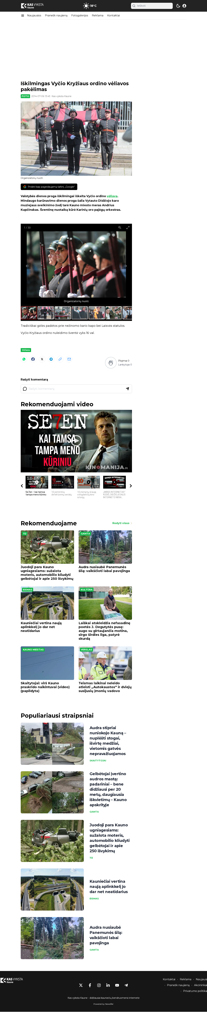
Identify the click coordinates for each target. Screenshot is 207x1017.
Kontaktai (113, 15)
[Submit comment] (127, 389)
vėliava (112, 196)
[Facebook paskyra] (90, 985)
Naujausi (201, 979)
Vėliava (26, 350)
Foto (25, 96)
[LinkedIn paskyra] (108, 985)
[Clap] (110, 362)
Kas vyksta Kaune (61, 96)
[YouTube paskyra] (117, 985)
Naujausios (34, 15)
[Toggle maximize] (128, 227)
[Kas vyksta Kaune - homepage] (35, 6)
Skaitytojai (98, 760)
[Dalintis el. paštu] (69, 359)
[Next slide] (125, 266)
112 (24, 533)
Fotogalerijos (79, 15)
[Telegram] (51, 359)
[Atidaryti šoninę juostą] (23, 15)
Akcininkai (200, 985)
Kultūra (87, 589)
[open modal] (184, 6)
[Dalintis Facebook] (33, 359)
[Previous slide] (27, 266)
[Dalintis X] (42, 359)
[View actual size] (120, 227)
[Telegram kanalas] (126, 985)
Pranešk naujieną (56, 15)
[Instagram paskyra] (99, 985)
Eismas (27, 589)
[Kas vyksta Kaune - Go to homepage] (14, 980)
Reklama (97, 15)
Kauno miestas (33, 649)
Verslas (86, 649)
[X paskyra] (81, 985)
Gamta (85, 533)
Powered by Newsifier (103, 1004)
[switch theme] (178, 6)
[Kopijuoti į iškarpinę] (60, 359)
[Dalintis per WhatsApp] (24, 359)
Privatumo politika (195, 991)
